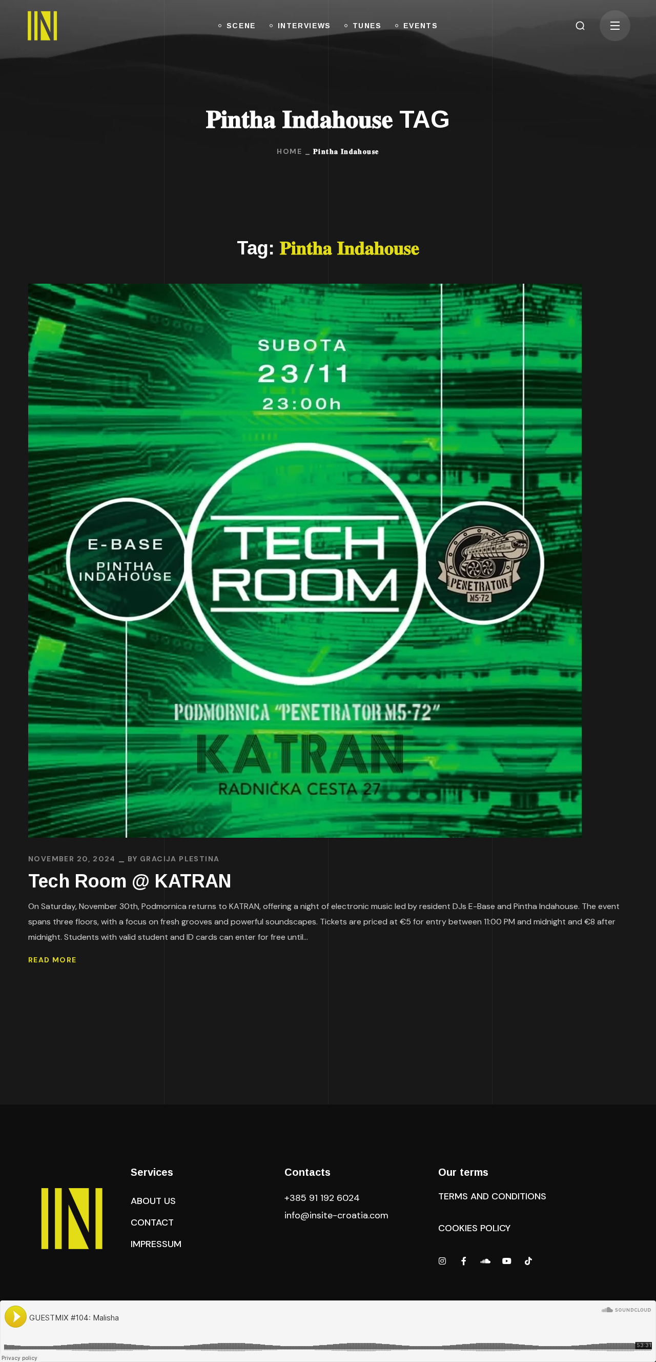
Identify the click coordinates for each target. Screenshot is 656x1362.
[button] (580, 25)
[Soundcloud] (485, 1261)
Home (289, 151)
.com (336, 1215)
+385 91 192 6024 (323, 1198)
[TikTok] (528, 1261)
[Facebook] (464, 1261)
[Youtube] (507, 1261)
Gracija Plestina (179, 858)
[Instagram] (442, 1261)
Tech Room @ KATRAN (129, 881)
